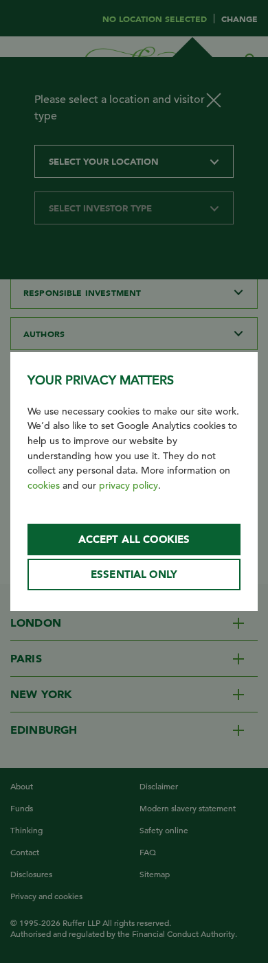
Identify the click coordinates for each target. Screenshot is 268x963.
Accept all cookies (134, 539)
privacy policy (128, 485)
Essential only (134, 574)
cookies (43, 485)
